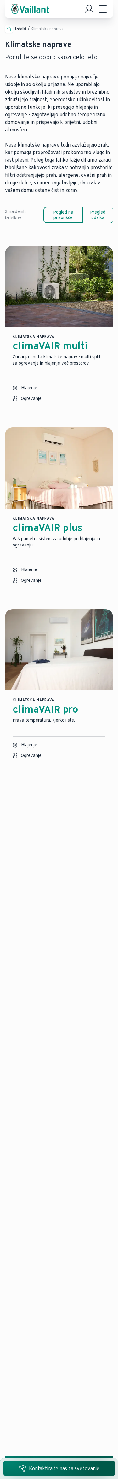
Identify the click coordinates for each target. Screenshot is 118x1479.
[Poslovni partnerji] (89, 8)
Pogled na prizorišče (63, 215)
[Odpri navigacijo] (103, 9)
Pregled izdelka (97, 215)
